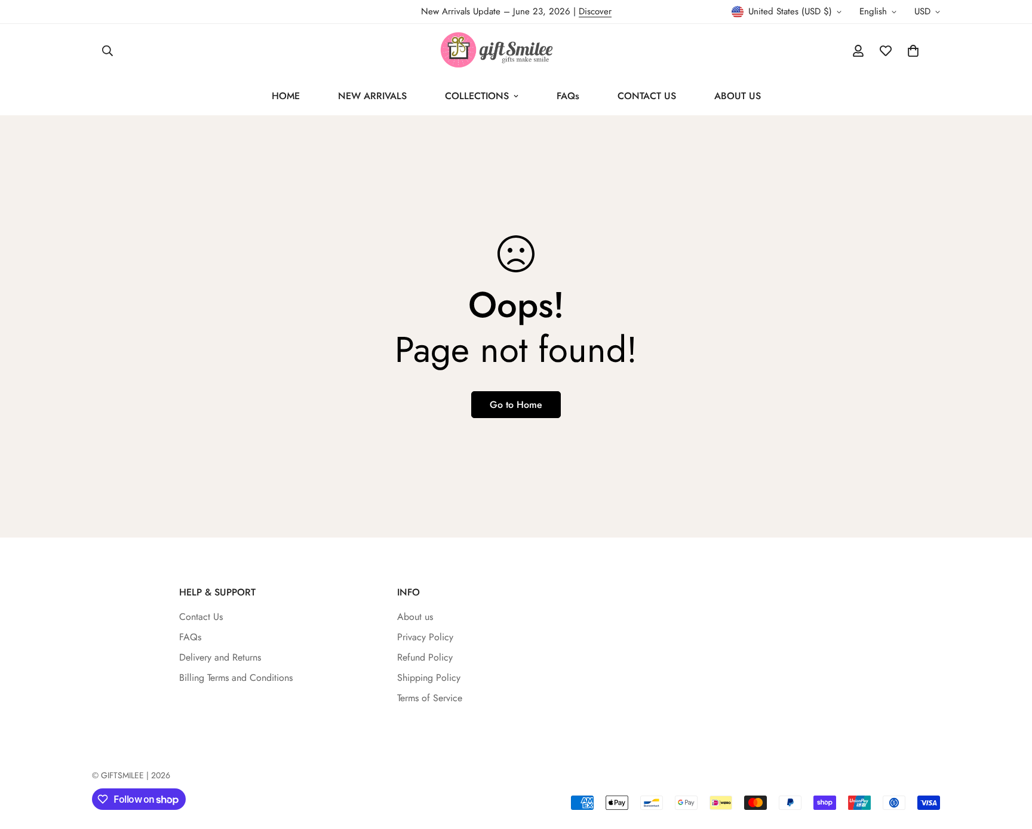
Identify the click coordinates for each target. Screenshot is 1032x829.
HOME (286, 96)
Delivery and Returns (220, 657)
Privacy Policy (425, 637)
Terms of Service (429, 698)
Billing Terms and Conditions (236, 677)
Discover (595, 11)
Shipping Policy (428, 677)
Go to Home (516, 405)
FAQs (568, 96)
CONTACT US (647, 96)
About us (415, 617)
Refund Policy (425, 657)
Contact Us (201, 617)
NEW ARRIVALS (372, 96)
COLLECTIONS (477, 96)
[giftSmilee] (516, 50)
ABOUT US (737, 96)
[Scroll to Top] (1008, 764)
